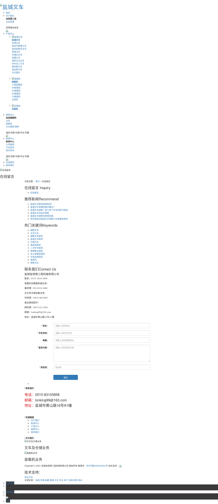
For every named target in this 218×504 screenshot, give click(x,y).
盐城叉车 (16, 39)
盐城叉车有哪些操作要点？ (42, 206)
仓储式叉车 (17, 54)
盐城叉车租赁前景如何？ (41, 203)
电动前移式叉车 (19, 48)
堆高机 (33, 259)
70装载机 (16, 96)
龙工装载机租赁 (37, 253)
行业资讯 (10, 147)
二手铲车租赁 (36, 247)
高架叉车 (16, 51)
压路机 (15, 108)
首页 (8, 12)
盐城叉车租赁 (36, 238)
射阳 (75, 479)
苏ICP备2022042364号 (97, 465)
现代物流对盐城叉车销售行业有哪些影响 (49, 218)
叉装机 (15, 99)
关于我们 (10, 15)
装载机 (15, 81)
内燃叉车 (16, 42)
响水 (80, 479)
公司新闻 (10, 144)
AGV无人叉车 (18, 63)
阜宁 (66, 479)
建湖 (52, 479)
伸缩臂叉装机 (36, 250)
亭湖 (42, 479)
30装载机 (16, 87)
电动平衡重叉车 (19, 45)
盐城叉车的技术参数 (39, 212)
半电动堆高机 (36, 256)
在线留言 (10, 162)
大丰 (56, 479)
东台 (61, 479)
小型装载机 (17, 84)
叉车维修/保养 (12, 126)
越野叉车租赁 (36, 235)
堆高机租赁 (35, 244)
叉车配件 (16, 72)
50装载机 (16, 90)
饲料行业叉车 (18, 60)
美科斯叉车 (17, 66)
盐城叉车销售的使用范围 (41, 215)
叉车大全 (34, 232)
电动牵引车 (17, 69)
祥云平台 (28, 477)
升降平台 (34, 241)
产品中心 (10, 33)
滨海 (71, 479)
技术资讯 (10, 150)
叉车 (8, 120)
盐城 (37, 479)
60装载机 (16, 93)
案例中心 (10, 114)
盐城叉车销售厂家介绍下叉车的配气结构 (49, 209)
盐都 (47, 479)
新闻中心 (10, 138)
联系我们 (10, 165)
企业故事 (10, 21)
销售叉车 (34, 262)
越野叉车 (34, 229)
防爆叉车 (16, 57)
